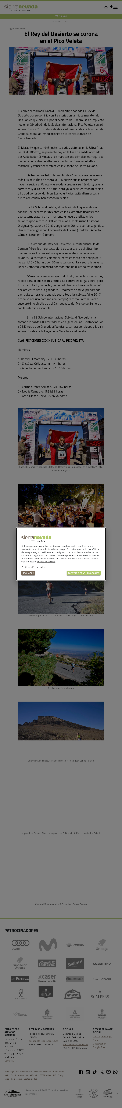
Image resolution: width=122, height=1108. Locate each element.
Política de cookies (46, 561)
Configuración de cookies (33, 567)
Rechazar (28, 573)
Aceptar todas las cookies (83, 573)
